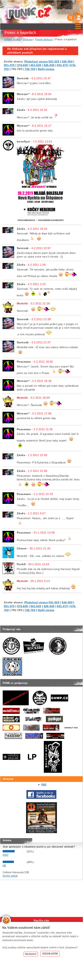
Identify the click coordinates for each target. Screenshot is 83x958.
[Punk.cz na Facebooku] (41, 797)
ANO (5, 855)
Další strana (46, 69)
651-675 (62, 65)
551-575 (9, 65)
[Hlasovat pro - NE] (14, 862)
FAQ (44, 784)
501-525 (53, 61)
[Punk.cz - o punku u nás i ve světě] (30, 11)
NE (4, 865)
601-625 (35, 65)
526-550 (67, 61)
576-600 (22, 65)
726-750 (30, 69)
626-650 (49, 65)
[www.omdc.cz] (41, 832)
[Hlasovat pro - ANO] (14, 851)
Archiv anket (10, 875)
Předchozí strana (36, 61)
